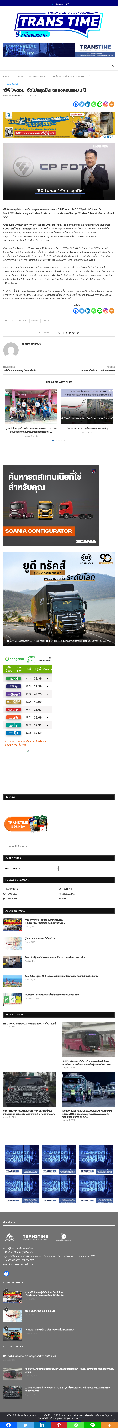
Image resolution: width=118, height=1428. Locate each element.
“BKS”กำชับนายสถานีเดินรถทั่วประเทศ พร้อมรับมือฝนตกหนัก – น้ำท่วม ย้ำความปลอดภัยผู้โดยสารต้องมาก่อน (86, 1063)
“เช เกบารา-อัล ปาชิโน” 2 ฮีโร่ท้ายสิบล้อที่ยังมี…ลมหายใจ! (49, 1329)
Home (6, 76)
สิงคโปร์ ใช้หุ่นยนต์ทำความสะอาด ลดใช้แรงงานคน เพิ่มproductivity (55, 957)
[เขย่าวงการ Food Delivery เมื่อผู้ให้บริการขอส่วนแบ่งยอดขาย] (12, 999)
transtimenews (16, 96)
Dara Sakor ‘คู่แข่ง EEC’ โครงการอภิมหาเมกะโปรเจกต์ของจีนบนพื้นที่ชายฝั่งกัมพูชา (61, 976)
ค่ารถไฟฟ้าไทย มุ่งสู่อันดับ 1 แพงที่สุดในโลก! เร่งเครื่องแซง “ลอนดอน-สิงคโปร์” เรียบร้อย (45, 921)
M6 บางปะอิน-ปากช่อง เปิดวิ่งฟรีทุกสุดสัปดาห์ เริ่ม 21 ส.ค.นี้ (29, 1023)
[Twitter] (82, 104)
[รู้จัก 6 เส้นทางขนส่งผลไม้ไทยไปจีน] (12, 943)
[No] (114, 1419)
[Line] (99, 104)
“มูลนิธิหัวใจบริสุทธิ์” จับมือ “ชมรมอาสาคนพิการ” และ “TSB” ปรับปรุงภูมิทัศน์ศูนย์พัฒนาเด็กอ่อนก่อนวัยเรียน (31, 430)
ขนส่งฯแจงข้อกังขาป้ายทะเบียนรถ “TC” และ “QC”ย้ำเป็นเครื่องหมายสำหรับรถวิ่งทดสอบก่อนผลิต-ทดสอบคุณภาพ (29, 1112)
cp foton (9, 321)
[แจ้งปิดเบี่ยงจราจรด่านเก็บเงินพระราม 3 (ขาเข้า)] (87, 406)
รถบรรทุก (35, 321)
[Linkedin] (87, 104)
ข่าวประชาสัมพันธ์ (37, 76)
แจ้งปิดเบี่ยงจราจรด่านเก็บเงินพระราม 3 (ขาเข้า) (87, 428)
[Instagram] (105, 104)
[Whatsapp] (93, 104)
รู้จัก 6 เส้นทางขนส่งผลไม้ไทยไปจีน (40, 938)
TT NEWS (19, 76)
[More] (111, 104)
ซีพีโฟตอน (22, 321)
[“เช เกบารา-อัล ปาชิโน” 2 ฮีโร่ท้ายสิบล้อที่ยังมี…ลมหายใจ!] (12, 1334)
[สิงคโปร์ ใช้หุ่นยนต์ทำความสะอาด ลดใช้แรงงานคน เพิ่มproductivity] (12, 962)
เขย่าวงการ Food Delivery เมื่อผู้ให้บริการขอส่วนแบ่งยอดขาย (52, 994)
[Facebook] (76, 104)
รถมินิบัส (47, 321)
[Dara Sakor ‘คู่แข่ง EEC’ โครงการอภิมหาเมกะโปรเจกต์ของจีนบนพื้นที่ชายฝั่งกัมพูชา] (12, 981)
